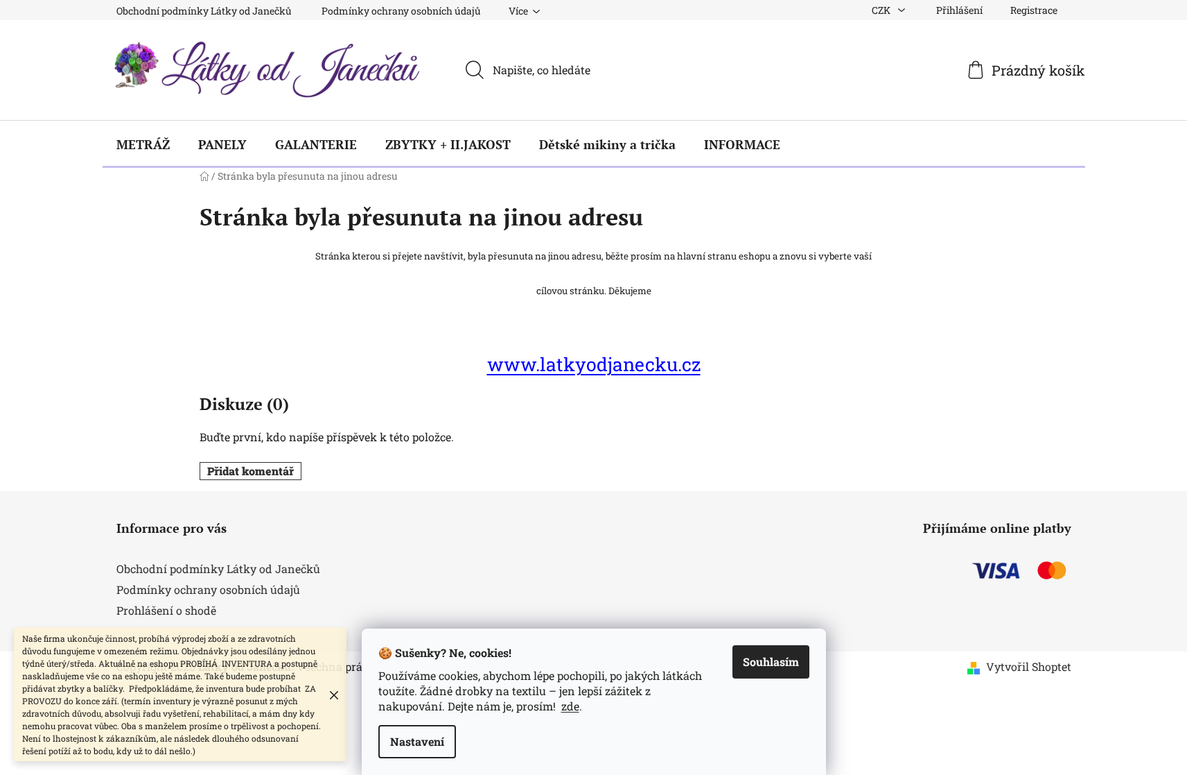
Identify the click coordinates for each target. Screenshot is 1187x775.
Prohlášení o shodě (166, 610)
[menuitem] (143, 144)
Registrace (1033, 10)
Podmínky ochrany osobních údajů (401, 10)
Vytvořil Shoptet (1028, 666)
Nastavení (417, 741)
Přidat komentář (250, 470)
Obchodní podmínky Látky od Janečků (204, 10)
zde (570, 706)
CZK (882, 10)
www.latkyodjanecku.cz (594, 364)
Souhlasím (771, 661)
